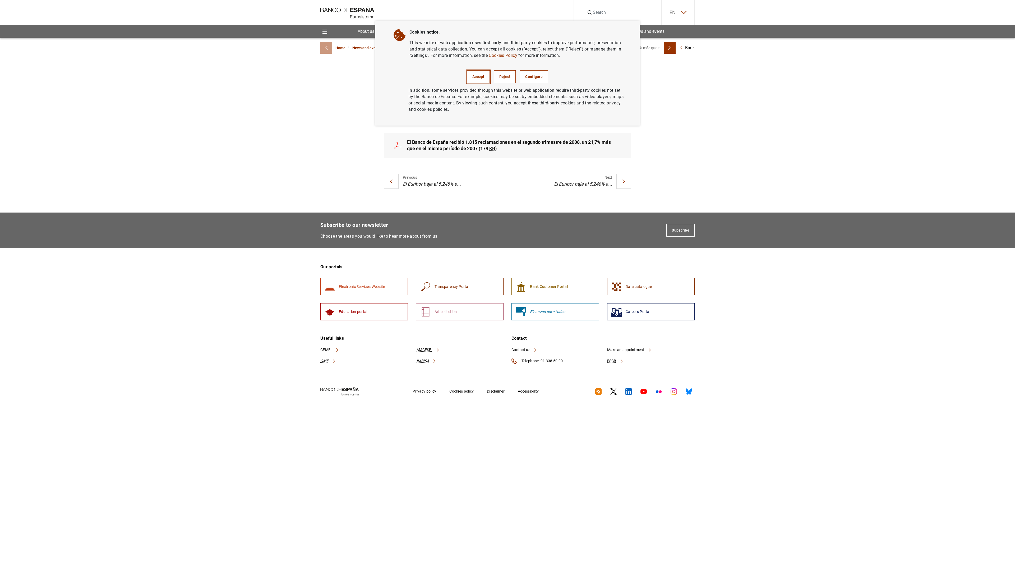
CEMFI (326, 350)
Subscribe (680, 230)
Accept (478, 77)
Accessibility (528, 391)
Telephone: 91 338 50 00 (542, 361)
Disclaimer (496, 391)
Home (340, 48)
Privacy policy (424, 391)
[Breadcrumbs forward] (670, 48)
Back (690, 47)
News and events (649, 31)
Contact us (521, 350)
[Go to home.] (347, 12)
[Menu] (324, 31)
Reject (505, 77)
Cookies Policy (503, 55)
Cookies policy (461, 391)
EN (673, 12)
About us (366, 31)
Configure (534, 77)
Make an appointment (626, 350)
